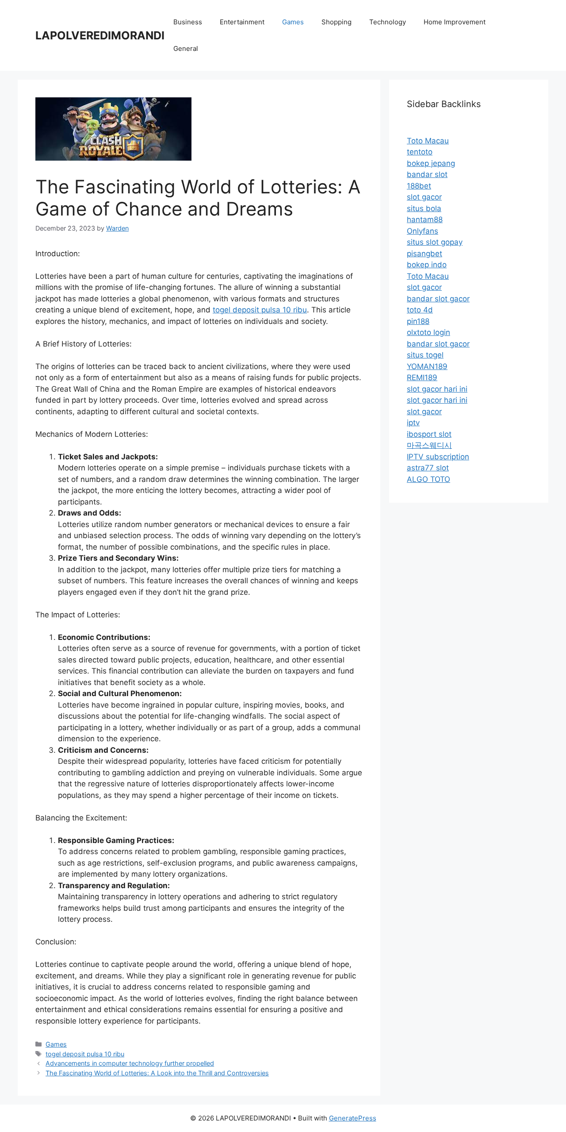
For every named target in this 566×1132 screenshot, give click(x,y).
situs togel (425, 354)
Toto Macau (428, 140)
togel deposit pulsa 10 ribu (260, 309)
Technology (387, 22)
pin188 (418, 321)
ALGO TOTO (428, 479)
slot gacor (424, 197)
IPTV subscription (438, 456)
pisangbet (424, 253)
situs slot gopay (435, 242)
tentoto (419, 151)
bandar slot (427, 174)
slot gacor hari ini (437, 389)
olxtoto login (428, 332)
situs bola (424, 208)
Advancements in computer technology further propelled (130, 1063)
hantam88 (425, 219)
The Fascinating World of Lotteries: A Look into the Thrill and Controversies (157, 1073)
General (185, 48)
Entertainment (242, 22)
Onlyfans (422, 231)
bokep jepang (431, 163)
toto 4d (420, 309)
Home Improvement (455, 22)
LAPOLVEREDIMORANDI (99, 35)
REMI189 (422, 377)
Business (187, 22)
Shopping (336, 22)
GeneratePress (352, 1118)
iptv (413, 422)
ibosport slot (429, 434)
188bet (419, 185)
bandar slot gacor (438, 298)
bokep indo (427, 264)
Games (293, 22)
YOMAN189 (427, 366)
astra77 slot (428, 467)
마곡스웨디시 (429, 445)
